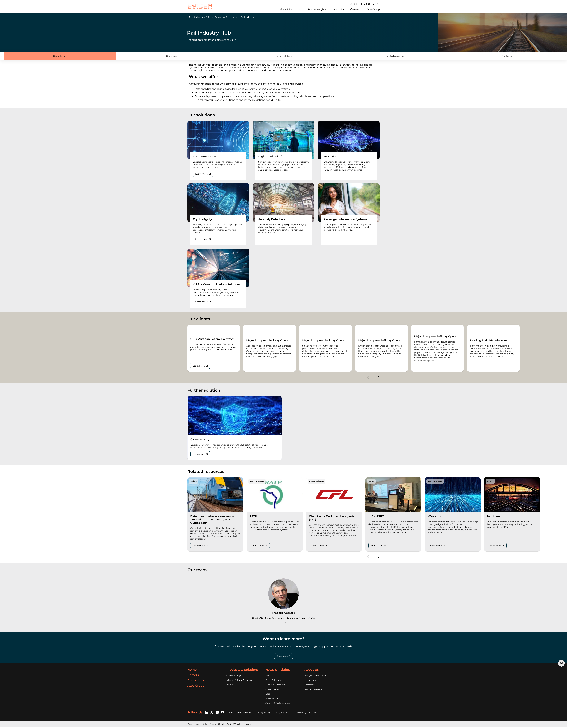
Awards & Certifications (277, 703)
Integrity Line (282, 712)
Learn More (199, 366)
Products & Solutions (242, 669)
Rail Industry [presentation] (247, 17)
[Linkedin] (207, 712)
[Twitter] (212, 712)
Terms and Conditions (240, 712)
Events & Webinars (275, 684)
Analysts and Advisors (315, 675)
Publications (271, 698)
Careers (354, 9)
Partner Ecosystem (314, 689)
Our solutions (60, 56)
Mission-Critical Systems (239, 680)
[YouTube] (222, 712)
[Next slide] (565, 56)
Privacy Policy (263, 712)
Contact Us (195, 680)
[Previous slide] (2, 56)
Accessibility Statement (305, 712)
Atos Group (373, 9)
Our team (507, 56)
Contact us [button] (282, 656)
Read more (377, 545)
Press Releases (273, 680)
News (268, 675)
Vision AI (230, 684)
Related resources (395, 56)
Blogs (268, 694)
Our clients (171, 56)
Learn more (201, 174)
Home (188, 17)
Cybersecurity (233, 675)
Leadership (310, 680)
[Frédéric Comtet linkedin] (281, 623)
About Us (338, 9)
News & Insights (316, 9)
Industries (199, 17)
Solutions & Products (287, 9)
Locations (309, 684)
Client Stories (272, 689)
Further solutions (283, 56)
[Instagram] (217, 712)
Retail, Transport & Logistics (222, 17)
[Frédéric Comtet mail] (286, 623)
